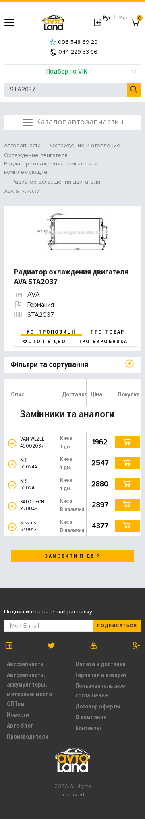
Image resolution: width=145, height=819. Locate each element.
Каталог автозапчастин (79, 121)
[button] (12, 443)
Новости (18, 714)
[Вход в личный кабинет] (97, 22)
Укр (123, 17)
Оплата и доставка (100, 664)
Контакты (88, 728)
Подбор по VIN (66, 71)
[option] (73, 233)
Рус (107, 17)
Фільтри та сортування (49, 364)
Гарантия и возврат (101, 675)
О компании (91, 717)
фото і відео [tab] (44, 341)
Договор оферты (97, 706)
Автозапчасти (25, 664)
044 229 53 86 (77, 51)
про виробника (103, 341)
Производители (27, 736)
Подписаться (117, 626)
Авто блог (20, 725)
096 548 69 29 (78, 42)
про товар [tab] (108, 332)
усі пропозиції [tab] (52, 332)
